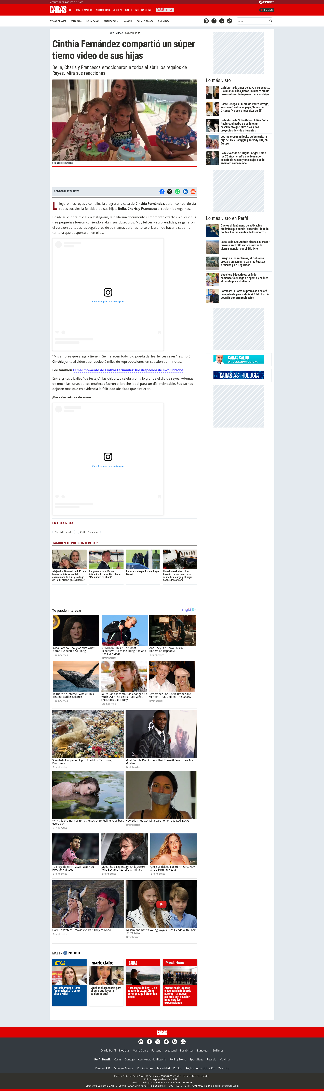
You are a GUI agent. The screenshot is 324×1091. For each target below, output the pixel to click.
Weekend (171, 1050)
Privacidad (163, 1068)
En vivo (268, 9)
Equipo (177, 1068)
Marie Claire (140, 1050)
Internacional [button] (144, 10)
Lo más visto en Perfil (227, 218)
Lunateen (203, 1050)
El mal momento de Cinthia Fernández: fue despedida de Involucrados (128, 370)
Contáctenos (145, 1068)
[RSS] (174, 1041)
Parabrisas (187, 1050)
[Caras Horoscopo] (238, 378)
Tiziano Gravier (58, 21)
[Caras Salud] (238, 362)
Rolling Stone (177, 1059)
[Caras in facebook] (214, 20)
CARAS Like (165, 9)
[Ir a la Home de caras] (58, 12)
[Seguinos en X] (221, 20)
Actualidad (103, 10)
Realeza (118, 10)
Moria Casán (92, 21)
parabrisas (180, 963)
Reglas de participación (200, 1068)
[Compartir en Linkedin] (185, 191)
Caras (117, 1059)
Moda (128, 10)
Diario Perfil (108, 1050)
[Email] (193, 191)
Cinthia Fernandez (64, 532)
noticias (69, 963)
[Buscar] (271, 21)
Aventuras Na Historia (152, 1059)
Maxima (225, 1059)
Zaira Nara (164, 21)
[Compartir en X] (169, 191)
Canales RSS (102, 1068)
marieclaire (106, 963)
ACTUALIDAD (116, 33)
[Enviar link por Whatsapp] (177, 191)
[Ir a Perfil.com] (266, 3)
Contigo (130, 1059)
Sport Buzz (196, 1059)
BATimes (217, 1050)
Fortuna (156, 1050)
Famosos (87, 10)
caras (143, 963)
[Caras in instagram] (206, 20)
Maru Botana (111, 21)
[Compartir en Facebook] (162, 191)
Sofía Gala (76, 21)
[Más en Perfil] (72, 953)
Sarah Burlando (145, 21)
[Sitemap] (183, 1041)
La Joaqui (127, 21)
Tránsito (224, 1068)
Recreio (211, 1059)
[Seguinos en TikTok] (229, 20)
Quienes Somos (124, 1068)
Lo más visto (218, 80)
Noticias (74, 10)
